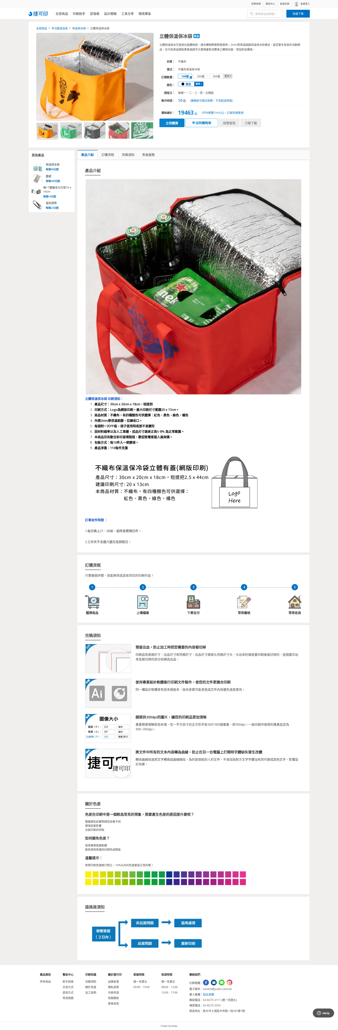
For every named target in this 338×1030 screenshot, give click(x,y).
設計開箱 (110, 14)
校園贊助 (113, 998)
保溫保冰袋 (79, 28)
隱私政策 (113, 987)
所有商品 (45, 981)
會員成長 (113, 1003)
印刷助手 (79, 14)
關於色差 (90, 987)
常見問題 (68, 998)
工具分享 (127, 14)
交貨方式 (68, 987)
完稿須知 (90, 981)
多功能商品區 (59, 28)
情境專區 (144, 14)
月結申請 (113, 992)
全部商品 (62, 14)
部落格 (94, 14)
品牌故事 (113, 981)
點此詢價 (208, 994)
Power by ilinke (169, 1026)
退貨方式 (68, 992)
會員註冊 (284, 3)
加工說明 (90, 992)
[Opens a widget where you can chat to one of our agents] (323, 1013)
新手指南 (68, 981)
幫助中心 (270, 3)
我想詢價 (256, 3)
